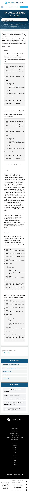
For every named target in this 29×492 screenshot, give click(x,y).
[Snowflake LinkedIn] (26, 484)
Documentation (14, 431)
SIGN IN (24, 7)
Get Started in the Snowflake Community (14, 437)
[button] (26, 19)
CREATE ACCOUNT (13, 7)
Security (14, 449)
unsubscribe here (17, 487)
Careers (14, 464)
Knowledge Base (14, 439)
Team (14, 460)
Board (14, 462)
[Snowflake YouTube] (26, 487)
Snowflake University (14, 435)
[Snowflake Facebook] (26, 490)
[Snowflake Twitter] (26, 481)
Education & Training (14, 433)
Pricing (14, 452)
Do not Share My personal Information (7, 487)
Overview (15, 445)
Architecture (14, 447)
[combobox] (13, 20)
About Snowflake (14, 458)
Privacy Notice (4, 482)
